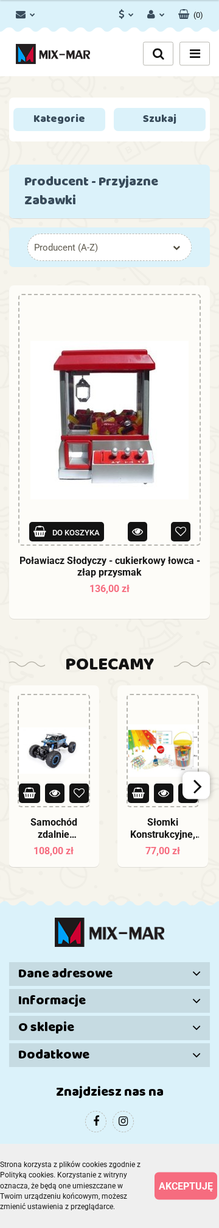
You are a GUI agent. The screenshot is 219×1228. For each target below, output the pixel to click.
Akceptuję (186, 1186)
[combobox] (109, 247)
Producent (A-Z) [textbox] (66, 247)
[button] (191, 12)
